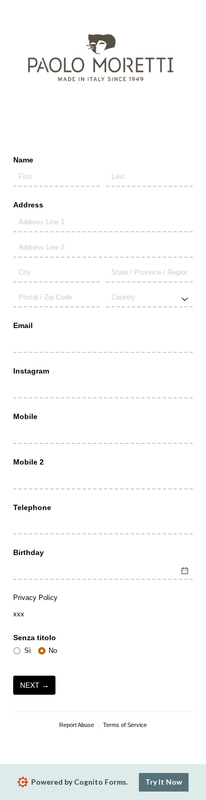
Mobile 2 (28, 462)
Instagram (31, 371)
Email (23, 325)
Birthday (28, 552)
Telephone (32, 507)
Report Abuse (76, 725)
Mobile (25, 416)
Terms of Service (125, 725)
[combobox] (149, 298)
